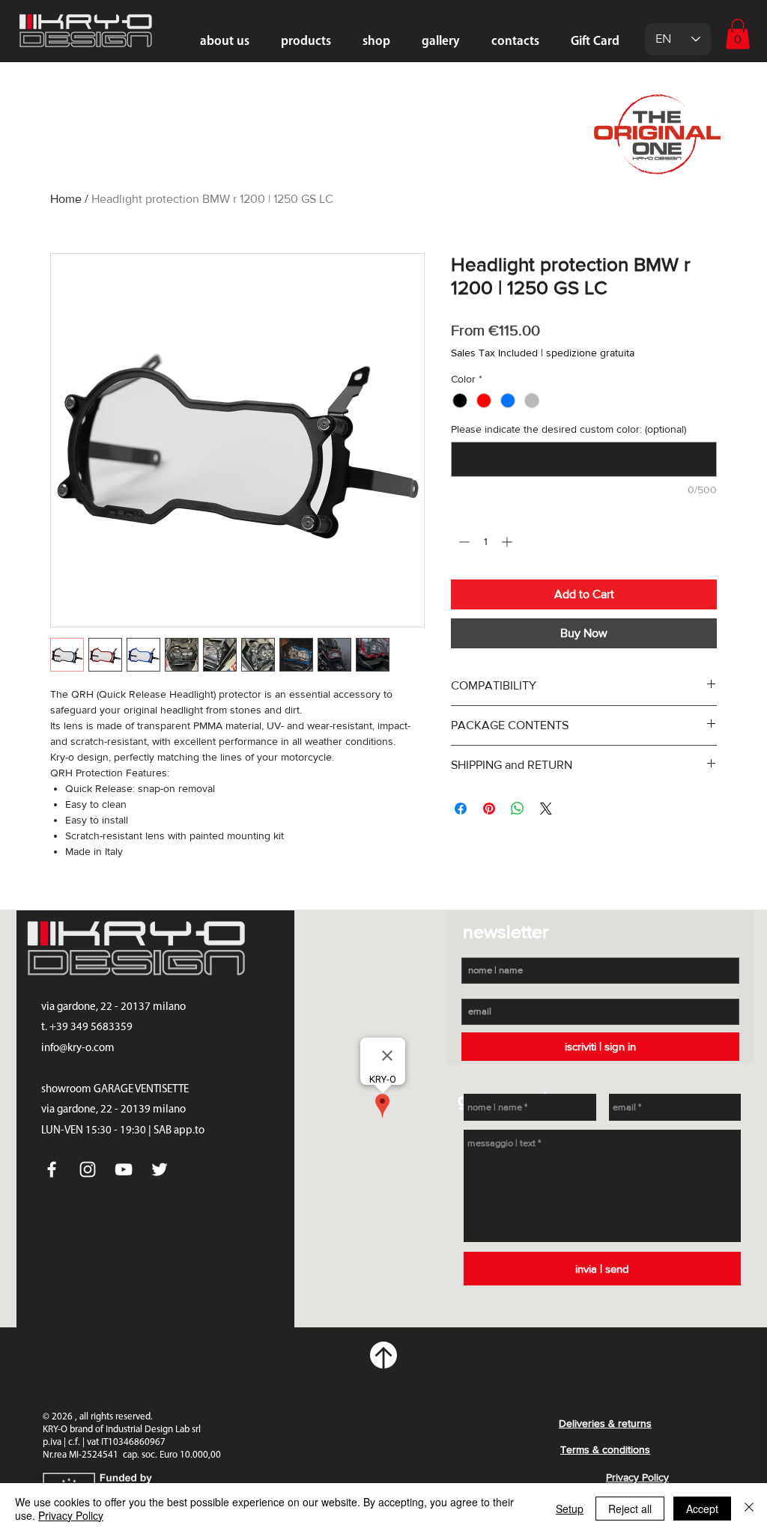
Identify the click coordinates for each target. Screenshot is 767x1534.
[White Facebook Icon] (51, 1169)
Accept (702, 1508)
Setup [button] (569, 1508)
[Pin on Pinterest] (489, 809)
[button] (738, 34)
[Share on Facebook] (461, 809)
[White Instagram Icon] (87, 1169)
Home (66, 198)
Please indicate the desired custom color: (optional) (568, 429)
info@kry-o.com (78, 1048)
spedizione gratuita (590, 353)
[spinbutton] (485, 542)
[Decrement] (462, 542)
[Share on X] (546, 809)
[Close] (749, 1508)
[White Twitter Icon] (159, 1169)
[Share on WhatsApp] (518, 809)
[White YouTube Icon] (123, 1169)
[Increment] (508, 542)
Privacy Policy (70, 1515)
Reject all (630, 1508)
